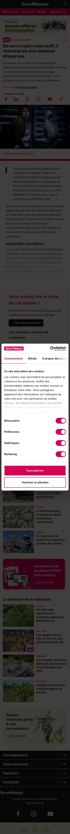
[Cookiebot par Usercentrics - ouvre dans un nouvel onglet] (50, 348)
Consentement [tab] (13, 358)
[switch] (61, 432)
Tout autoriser (35, 470)
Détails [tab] (32, 358)
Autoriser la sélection (35, 482)
